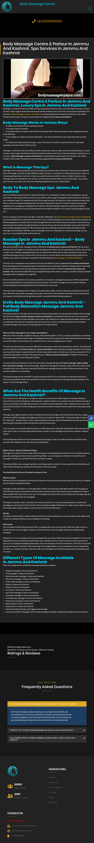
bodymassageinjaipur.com (22, 830)
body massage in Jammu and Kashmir (68, 258)
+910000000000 (49, 21)
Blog (52, 797)
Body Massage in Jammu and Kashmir (27, 114)
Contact (54, 792)
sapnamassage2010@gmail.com (24, 825)
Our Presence (56, 787)
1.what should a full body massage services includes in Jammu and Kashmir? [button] (43, 704)
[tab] (47, 704)
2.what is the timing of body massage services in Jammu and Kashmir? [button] (41, 730)
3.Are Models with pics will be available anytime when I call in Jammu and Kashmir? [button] (42, 739)
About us (54, 782)
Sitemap (54, 802)
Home (53, 777)
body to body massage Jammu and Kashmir (74, 217)
